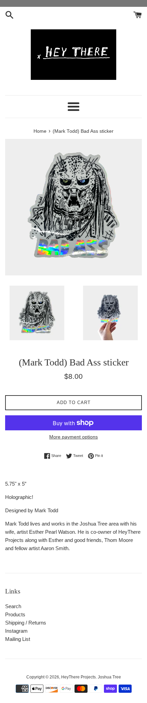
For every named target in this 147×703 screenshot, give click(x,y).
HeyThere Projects (78, 677)
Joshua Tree (109, 677)
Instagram (16, 631)
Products (15, 614)
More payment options (73, 437)
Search (13, 606)
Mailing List (17, 639)
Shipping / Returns (25, 623)
